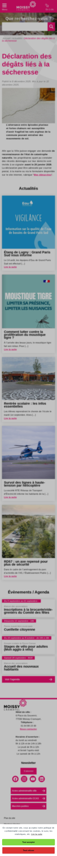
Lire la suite (36, 834)
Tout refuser (28, 850)
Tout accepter (28, 842)
